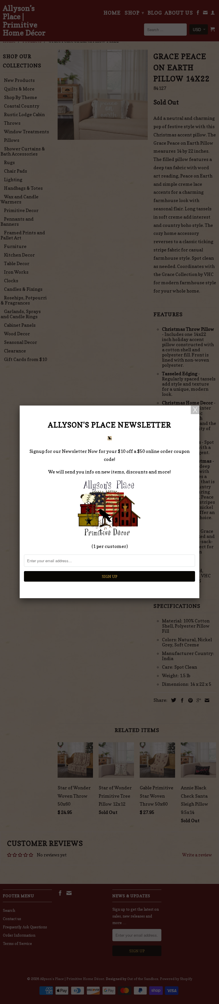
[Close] (195, 410)
